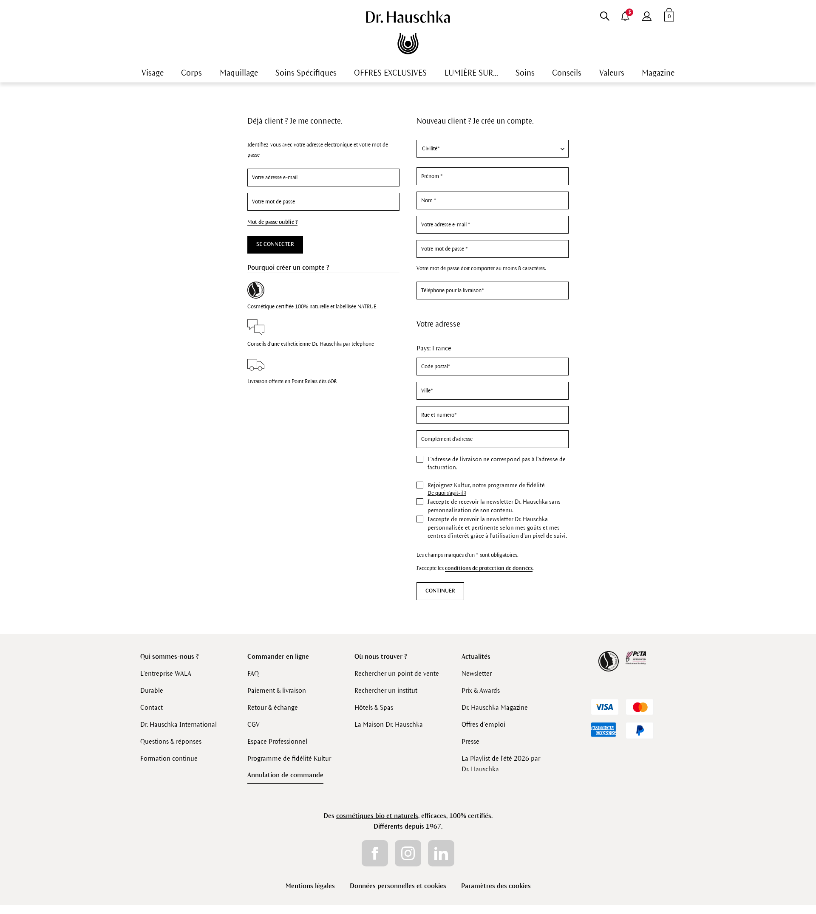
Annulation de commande (285, 775)
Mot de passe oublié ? (272, 222)
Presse (470, 741)
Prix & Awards (481, 690)
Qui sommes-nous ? (169, 656)
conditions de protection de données (489, 568)
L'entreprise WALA (165, 673)
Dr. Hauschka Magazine (495, 707)
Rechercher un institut (385, 690)
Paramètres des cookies (496, 885)
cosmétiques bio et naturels (377, 815)
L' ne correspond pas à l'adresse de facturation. (497, 463)
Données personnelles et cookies (398, 885)
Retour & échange (272, 707)
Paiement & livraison (276, 690)
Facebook (375, 853)
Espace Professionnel (277, 741)
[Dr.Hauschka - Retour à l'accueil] (408, 32)
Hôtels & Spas (373, 707)
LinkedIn (441, 853)
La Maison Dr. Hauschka (388, 724)
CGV (253, 724)
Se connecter (275, 244)
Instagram (408, 853)
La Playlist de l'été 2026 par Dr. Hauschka (501, 764)
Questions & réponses (170, 741)
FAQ (253, 673)
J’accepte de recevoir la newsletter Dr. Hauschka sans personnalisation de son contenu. (494, 506)
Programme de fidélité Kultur (289, 758)
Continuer (440, 591)
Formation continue (169, 758)
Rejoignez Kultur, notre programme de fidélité (486, 485)
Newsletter (477, 673)
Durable (151, 690)
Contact (151, 707)
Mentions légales (310, 885)
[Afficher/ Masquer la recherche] (604, 14)
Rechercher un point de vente (396, 673)
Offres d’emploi (483, 724)
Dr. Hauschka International (178, 724)
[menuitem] (604, 14)
